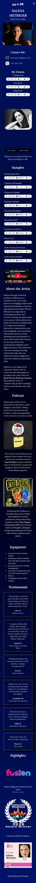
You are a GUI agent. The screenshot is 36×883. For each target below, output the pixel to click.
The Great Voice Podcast (16, 454)
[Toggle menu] (34, 3)
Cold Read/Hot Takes (16, 511)
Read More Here (18, 792)
